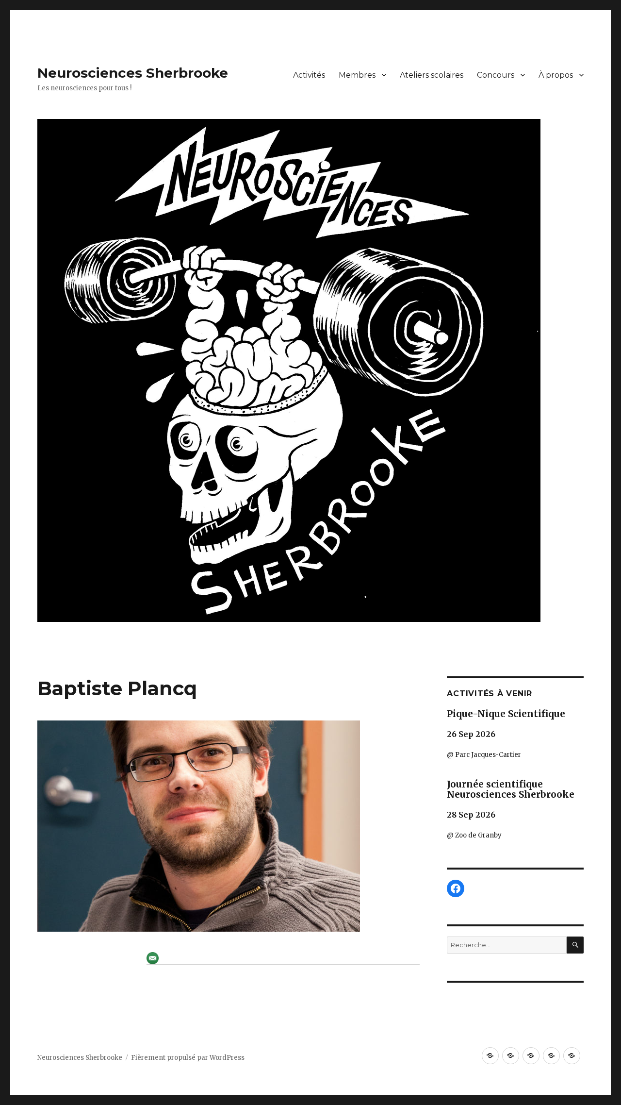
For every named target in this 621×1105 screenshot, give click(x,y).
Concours (495, 75)
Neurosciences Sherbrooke (132, 73)
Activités (309, 75)
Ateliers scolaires (431, 75)
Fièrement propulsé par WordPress (188, 1058)
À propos (556, 75)
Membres (357, 75)
